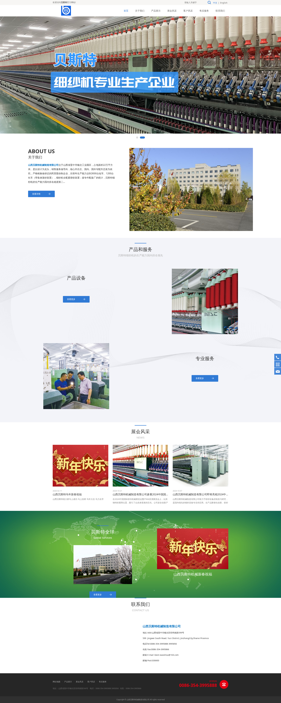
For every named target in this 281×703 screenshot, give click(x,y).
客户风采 (188, 10)
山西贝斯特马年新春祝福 (67, 494)
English (223, 2)
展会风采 (172, 10)
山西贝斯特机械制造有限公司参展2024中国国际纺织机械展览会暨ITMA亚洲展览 (160, 494)
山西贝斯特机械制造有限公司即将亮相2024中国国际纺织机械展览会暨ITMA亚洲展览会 (224, 494)
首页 (126, 10)
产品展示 (156, 10)
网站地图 (56, 681)
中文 (215, 2)
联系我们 (220, 10)
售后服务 (204, 10)
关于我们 (139, 10)
